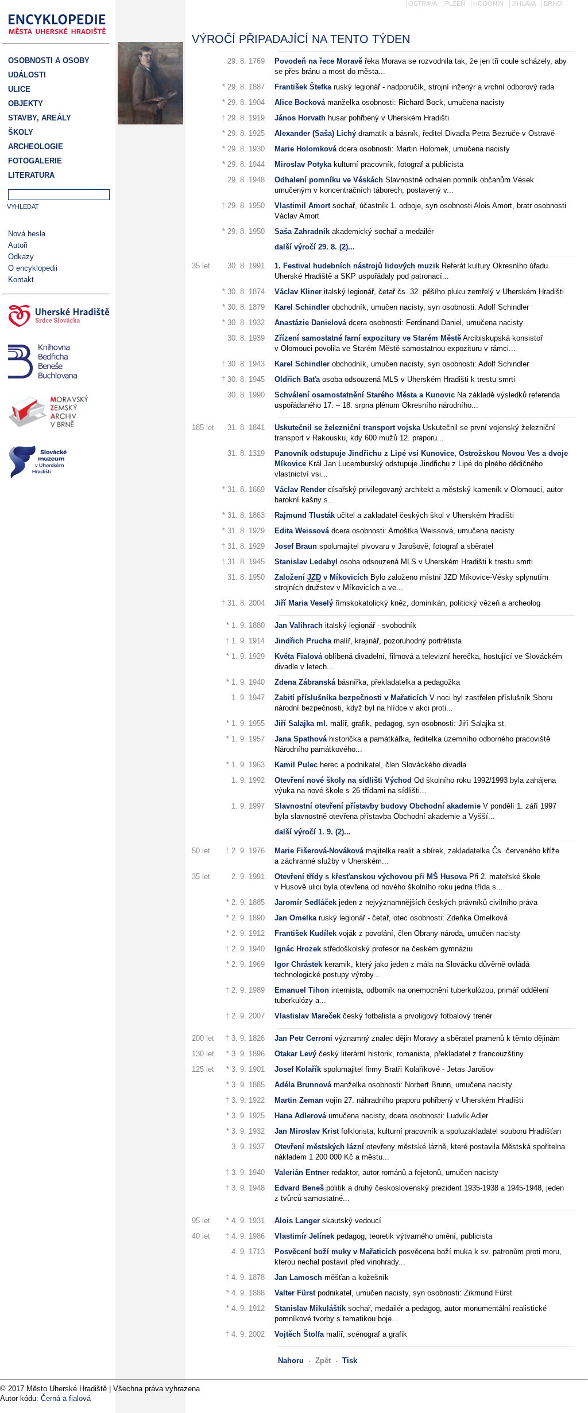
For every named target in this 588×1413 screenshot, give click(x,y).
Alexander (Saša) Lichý (315, 133)
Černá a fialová (66, 1398)
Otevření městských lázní (319, 1146)
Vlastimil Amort (302, 205)
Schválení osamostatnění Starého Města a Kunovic (364, 395)
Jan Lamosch (298, 1277)
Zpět (323, 1360)
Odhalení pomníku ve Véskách (328, 179)
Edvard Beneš (299, 1188)
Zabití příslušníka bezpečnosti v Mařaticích (350, 697)
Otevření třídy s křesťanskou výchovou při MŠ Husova (370, 876)
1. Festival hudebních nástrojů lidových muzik (356, 265)
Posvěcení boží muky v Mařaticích (335, 1251)
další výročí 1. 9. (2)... (312, 831)
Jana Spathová (300, 739)
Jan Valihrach (298, 625)
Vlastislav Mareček (307, 1016)
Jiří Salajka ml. (301, 723)
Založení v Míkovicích (321, 577)
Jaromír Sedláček (305, 902)
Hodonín (488, 3)
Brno (553, 3)
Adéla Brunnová (302, 1084)
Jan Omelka (295, 918)
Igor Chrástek (298, 964)
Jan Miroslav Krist (306, 1131)
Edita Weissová (301, 530)
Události (27, 75)
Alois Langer (297, 1220)
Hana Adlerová (300, 1115)
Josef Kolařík (297, 1069)
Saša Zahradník (302, 231)
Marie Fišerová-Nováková (318, 850)
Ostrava (422, 3)
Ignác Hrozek (297, 948)
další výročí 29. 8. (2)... (314, 247)
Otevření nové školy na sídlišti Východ (343, 780)
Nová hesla (26, 233)
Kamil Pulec (296, 764)
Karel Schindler (302, 307)
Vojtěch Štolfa (299, 1334)
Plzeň (455, 3)
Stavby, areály (39, 118)
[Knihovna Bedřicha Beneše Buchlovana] (56, 362)
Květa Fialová (298, 656)
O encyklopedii (32, 268)
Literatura (31, 175)
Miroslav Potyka (302, 164)
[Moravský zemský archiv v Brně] (56, 413)
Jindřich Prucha (302, 641)
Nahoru (291, 1360)
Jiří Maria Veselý (303, 603)
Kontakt (21, 279)
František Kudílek (305, 933)
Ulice (19, 89)
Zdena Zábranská (304, 682)
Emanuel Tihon (301, 990)
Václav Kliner (298, 291)
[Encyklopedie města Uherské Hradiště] (60, 37)
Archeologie (35, 146)
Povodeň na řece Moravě (318, 61)
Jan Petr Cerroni (303, 1038)
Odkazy (21, 256)
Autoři (18, 245)
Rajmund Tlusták (304, 515)
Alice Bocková (299, 102)
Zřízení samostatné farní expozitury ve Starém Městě (367, 338)
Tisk (349, 1360)
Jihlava (524, 3)
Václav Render (300, 489)
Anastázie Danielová (310, 322)
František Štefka (302, 87)
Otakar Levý (295, 1053)
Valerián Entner (301, 1172)
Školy (20, 132)
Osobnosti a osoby (49, 60)
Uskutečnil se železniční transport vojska (347, 427)
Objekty (25, 103)
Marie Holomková (305, 149)
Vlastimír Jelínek (304, 1236)
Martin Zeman (298, 1100)
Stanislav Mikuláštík (310, 1308)
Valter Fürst (294, 1293)
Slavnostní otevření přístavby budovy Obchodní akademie (377, 806)
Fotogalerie (35, 161)
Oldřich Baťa (297, 379)
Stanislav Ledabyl (306, 561)
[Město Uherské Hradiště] (56, 317)
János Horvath (300, 118)
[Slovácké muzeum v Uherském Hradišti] (56, 464)
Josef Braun (295, 546)
